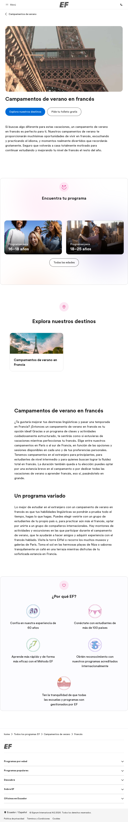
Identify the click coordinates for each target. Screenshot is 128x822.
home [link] (7, 734)
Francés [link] (78, 734)
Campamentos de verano (22, 14)
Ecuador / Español (17, 812)
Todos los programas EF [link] (27, 734)
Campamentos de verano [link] (57, 734)
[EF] (64, 4)
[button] (11, 4)
